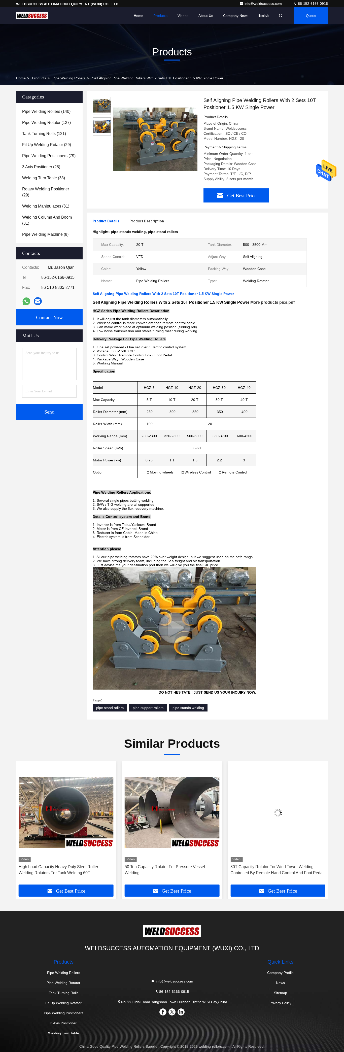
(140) (46, 111)
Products (160, 16)
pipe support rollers (148, 708)
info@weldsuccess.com (264, 4)
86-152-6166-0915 (312, 4)
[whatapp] (26, 301)
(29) (46, 145)
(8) (45, 234)
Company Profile (280, 973)
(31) (45, 206)
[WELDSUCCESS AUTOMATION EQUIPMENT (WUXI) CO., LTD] (32, 16)
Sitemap (280, 993)
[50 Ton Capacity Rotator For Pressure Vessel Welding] (66, 812)
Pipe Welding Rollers (68, 78)
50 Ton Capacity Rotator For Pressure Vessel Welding (59, 870)
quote (311, 16)
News (280, 983)
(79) (49, 156)
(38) (43, 178)
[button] (25, 825)
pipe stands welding (188, 708)
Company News (235, 16)
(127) (46, 122)
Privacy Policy (280, 1003)
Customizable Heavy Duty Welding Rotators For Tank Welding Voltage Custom (273, 870)
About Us (205, 16)
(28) (41, 167)
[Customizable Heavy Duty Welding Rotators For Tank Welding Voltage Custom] (277, 812)
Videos (183, 16)
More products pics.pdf (272, 302)
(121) (44, 133)
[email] (38, 301)
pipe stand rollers (110, 708)
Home (138, 16)
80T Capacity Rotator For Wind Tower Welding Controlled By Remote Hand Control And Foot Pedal (171, 870)
